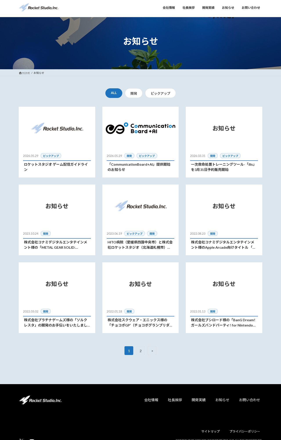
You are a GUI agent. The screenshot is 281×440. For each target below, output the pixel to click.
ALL (114, 93)
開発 (133, 93)
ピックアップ (160, 93)
